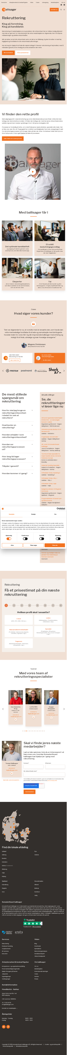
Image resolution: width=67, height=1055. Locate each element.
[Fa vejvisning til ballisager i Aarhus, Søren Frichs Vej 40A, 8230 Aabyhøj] (14, 827)
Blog (35, 944)
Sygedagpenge (6, 977)
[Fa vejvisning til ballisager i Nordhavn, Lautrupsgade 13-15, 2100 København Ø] (29, 832)
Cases (36, 2)
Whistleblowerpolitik (22, 1046)
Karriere (36, 977)
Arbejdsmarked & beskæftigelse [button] (17, 2)
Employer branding (7, 946)
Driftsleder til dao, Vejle (48, 484)
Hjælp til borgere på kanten (9, 972)
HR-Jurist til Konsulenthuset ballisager (50, 446)
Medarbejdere (54, 2)
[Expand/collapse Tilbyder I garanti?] (31, 463)
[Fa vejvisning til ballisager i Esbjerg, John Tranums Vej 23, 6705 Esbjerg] (4, 835)
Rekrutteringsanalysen (40, 951)
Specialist (47, 632)
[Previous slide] (3, 368)
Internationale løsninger (40, 972)
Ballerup (36, 888)
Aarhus (7, 866)
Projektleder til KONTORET (49, 438)
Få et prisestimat (23, 53)
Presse (36, 979)
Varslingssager (6, 979)
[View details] (60, 5)
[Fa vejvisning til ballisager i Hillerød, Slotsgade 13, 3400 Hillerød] (27, 830)
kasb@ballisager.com (47, 715)
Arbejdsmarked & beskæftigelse (15, 962)
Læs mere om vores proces (13, 138)
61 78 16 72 (30, 712)
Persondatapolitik (8, 1046)
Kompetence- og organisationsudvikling (13, 967)
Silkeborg (4, 869)
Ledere (47, 620)
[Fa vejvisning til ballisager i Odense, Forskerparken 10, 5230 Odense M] (16, 836)
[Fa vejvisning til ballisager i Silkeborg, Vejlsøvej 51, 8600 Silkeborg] (11, 827)
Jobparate (5, 974)
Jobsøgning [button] (44, 2)
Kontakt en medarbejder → (9, 1008)
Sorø (3, 892)
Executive (3, 2)
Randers (4, 859)
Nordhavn (36, 892)
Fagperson (18, 644)
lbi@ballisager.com (30, 714)
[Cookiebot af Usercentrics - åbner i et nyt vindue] (57, 509)
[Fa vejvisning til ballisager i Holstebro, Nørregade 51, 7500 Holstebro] (5, 825)
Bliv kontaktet (8, 53)
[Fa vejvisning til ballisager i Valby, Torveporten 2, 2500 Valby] (28, 834)
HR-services (5, 951)
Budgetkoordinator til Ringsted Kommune (50, 491)
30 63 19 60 (47, 713)
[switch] (24, 538)
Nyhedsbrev (37, 949)
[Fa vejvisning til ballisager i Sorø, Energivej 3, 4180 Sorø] (23, 835)
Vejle (3, 873)
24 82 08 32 (13, 715)
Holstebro (4, 862)
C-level (18, 620)
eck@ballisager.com (12, 717)
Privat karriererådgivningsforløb (11, 969)
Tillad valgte (32, 545)
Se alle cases (46, 357)
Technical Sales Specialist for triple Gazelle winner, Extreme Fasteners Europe (50, 457)
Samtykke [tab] (11, 514)
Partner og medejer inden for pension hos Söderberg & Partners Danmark (50, 556)
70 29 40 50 (7, 1003)
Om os (62, 2)
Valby (35, 896)
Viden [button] (30, 2)
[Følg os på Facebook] (8, 1027)
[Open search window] (60, 9)
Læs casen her (14, 357)
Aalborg (4, 855)
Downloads (37, 946)
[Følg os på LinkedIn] (4, 1027)
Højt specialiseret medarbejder (18, 632)
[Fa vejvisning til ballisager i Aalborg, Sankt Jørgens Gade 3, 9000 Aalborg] (13, 818)
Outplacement (6, 949)
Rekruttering (5, 944)
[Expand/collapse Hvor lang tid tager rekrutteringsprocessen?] (31, 453)
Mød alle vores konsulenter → (11, 780)
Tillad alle (53, 545)
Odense (36, 855)
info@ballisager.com (8, 1005)
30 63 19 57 (11, 768)
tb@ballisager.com (11, 770)
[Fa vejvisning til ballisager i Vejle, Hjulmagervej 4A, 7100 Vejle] (11, 832)
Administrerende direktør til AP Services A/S (51, 431)
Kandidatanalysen (39, 954)
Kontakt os (53, 9)
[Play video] (32, 170)
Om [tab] (54, 514)
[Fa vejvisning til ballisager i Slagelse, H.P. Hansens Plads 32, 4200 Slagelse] (21, 835)
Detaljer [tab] (33, 514)
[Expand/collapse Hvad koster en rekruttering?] (31, 422)
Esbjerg (4, 877)
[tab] (22, 731)
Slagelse (4, 888)
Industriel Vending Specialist (50, 466)
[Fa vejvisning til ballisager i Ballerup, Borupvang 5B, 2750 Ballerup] (27, 832)
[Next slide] (63, 368)
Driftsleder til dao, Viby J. (49, 479)
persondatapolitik (51, 781)
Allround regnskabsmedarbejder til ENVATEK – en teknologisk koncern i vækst (51, 421)
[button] (63, 9)
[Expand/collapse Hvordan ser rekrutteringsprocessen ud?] (31, 441)
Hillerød (36, 885)
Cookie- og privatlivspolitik (52, 1045)
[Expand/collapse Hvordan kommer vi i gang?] (31, 470)
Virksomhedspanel (39, 956)
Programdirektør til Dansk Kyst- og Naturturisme (51, 500)
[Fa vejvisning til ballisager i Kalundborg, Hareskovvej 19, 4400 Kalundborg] (20, 832)
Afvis (12, 545)
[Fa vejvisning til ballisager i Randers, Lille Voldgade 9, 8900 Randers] (13, 824)
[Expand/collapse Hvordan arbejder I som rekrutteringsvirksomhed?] (31, 431)
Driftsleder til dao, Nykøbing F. (50, 474)
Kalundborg (5, 885)
